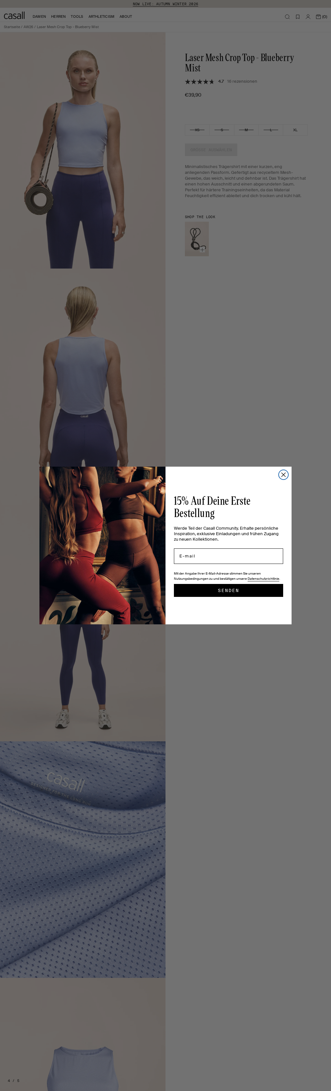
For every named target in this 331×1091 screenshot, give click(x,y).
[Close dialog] (283, 475)
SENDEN (228, 590)
